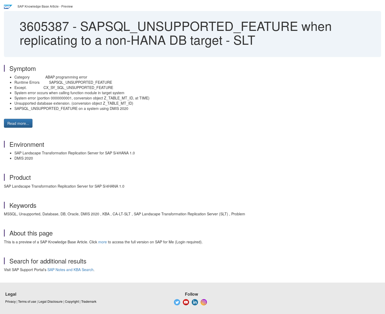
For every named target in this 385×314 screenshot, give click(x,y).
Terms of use (27, 301)
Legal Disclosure (50, 301)
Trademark (88, 301)
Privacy (10, 301)
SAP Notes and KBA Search (70, 269)
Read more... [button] (18, 123)
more (102, 241)
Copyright (72, 301)
